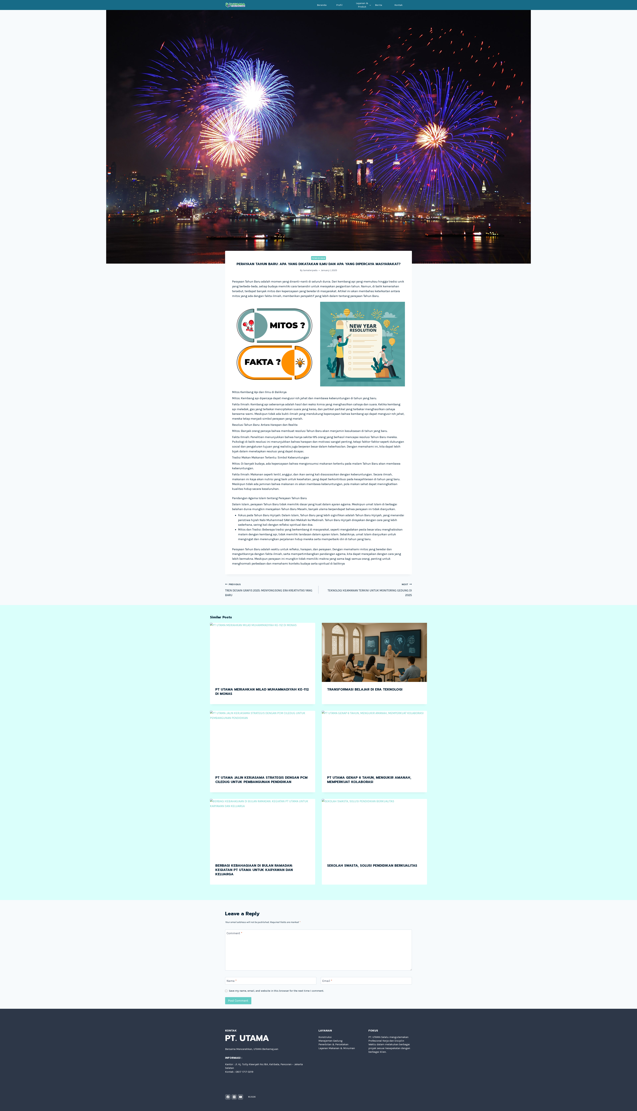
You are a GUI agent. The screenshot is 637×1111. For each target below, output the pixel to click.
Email (327, 981)
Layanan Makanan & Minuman (336, 1048)
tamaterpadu (310, 270)
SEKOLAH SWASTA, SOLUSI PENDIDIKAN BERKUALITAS (372, 865)
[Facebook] (228, 1097)
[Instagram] (234, 1097)
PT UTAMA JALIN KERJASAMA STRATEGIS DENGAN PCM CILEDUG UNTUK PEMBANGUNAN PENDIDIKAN (261, 779)
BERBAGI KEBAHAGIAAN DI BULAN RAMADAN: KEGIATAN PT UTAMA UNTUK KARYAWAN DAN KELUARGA (254, 870)
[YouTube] (240, 1097)
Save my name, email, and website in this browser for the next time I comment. (276, 990)
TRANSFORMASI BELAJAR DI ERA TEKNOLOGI (364, 689)
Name (232, 981)
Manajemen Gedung (330, 1040)
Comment (234, 933)
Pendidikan (318, 258)
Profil (339, 4)
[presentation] (262, 652)
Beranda (321, 4)
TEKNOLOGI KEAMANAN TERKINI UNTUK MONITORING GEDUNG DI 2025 (370, 590)
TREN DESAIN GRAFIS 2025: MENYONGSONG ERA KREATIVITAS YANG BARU (268, 590)
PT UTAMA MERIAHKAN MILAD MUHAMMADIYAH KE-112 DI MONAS (262, 691)
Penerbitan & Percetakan (333, 1044)
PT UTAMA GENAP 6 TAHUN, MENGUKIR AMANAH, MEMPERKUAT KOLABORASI (369, 779)
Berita (378, 4)
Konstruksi (325, 1037)
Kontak (398, 4)
